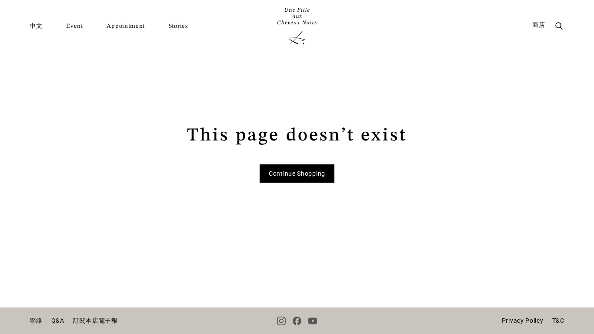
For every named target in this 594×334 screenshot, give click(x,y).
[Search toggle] (559, 26)
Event (74, 26)
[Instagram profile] (281, 321)
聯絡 (36, 320)
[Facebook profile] (297, 321)
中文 (36, 26)
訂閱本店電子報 (95, 320)
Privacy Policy (523, 320)
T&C (558, 320)
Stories (178, 26)
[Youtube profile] (312, 320)
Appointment (126, 26)
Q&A (57, 320)
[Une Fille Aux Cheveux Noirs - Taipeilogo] (297, 26)
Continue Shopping (297, 173)
